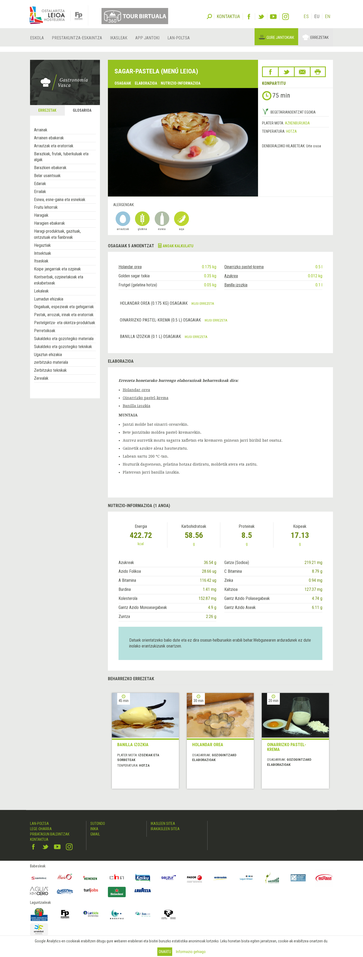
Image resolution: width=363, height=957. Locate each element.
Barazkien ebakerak (50, 167)
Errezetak (319, 37)
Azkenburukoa (297, 123)
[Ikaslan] (143, 914)
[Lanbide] (91, 914)
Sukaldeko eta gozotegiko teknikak (63, 346)
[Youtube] (273, 16)
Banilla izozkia (235, 284)
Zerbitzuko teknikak (50, 370)
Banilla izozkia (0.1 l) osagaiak (151, 336)
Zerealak (41, 378)
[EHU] (169, 914)
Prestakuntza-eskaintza (77, 37)
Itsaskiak (41, 261)
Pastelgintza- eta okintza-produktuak (64, 322)
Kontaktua (39, 839)
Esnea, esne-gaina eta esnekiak (59, 199)
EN (327, 16)
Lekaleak (41, 291)
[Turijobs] (91, 890)
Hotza (291, 131)
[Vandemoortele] (221, 878)
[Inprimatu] (318, 71)
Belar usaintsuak (47, 175)
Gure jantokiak (280, 37)
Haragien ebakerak (49, 223)
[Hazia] (65, 878)
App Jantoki (147, 37)
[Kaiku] (143, 878)
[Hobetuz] (117, 914)
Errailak (40, 191)
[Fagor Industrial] (194, 878)
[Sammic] (39, 878)
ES (306, 16)
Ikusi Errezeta (202, 303)
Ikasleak (118, 37)
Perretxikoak (44, 330)
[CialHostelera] (117, 878)
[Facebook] (249, 16)
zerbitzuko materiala (51, 362)
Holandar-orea (136, 390)
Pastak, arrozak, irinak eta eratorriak (64, 314)
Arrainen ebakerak (49, 137)
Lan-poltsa (178, 37)
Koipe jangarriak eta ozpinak (57, 268)
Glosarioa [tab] (82, 110)
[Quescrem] (65, 891)
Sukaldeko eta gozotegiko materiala (64, 338)
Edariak (40, 183)
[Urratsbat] (39, 929)
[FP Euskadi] (65, 914)
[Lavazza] (143, 889)
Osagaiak (123, 83)
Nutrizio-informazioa (180, 83)
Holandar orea (130, 266)
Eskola (37, 37)
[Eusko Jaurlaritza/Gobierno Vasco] (39, 914)
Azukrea (231, 275)
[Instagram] (285, 16)
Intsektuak (42, 253)
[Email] (302, 71)
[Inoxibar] (324, 878)
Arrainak (40, 129)
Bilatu (209, 16)
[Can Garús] (272, 878)
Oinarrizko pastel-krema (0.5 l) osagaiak (161, 320)
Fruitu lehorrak (46, 207)
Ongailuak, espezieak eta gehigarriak (64, 306)
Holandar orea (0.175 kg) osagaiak (154, 303)
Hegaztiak (42, 245)
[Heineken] (91, 878)
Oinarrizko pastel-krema (244, 266)
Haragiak (41, 215)
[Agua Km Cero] (39, 891)
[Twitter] (261, 16)
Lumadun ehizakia (48, 299)
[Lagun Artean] (246, 878)
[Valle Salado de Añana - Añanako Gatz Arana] (298, 878)
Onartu (165, 952)
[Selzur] (169, 878)
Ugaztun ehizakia (48, 354)
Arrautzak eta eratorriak (53, 145)
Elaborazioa (146, 83)
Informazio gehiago (191, 952)
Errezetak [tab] (47, 110)
